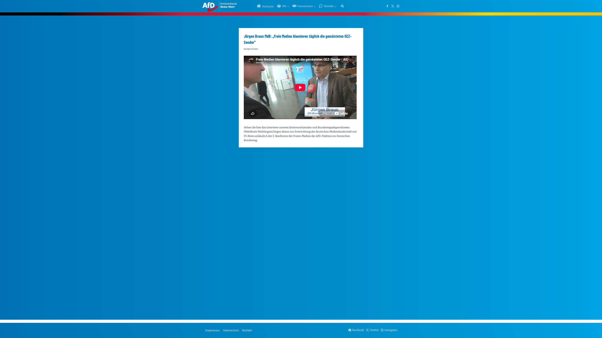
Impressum (212, 330)
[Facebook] (387, 6)
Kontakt (247, 330)
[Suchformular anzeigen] (342, 6)
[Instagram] (398, 6)
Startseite (268, 6)
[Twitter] (392, 6)
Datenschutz (231, 330)
